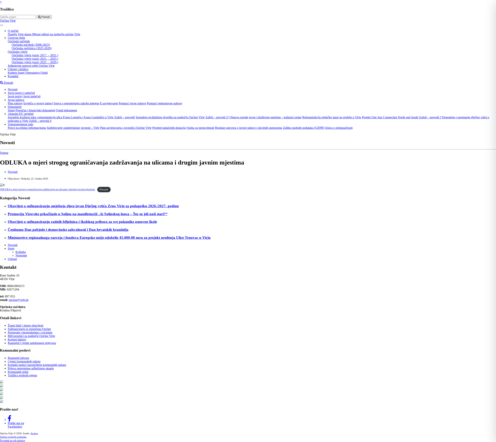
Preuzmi (104, 189)
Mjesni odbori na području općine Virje (56, 34)
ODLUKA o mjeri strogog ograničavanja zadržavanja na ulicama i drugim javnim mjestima (47, 189)
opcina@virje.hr (18, 300)
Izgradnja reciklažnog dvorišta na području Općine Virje (170, 117)
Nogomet (21, 255)
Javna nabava (16, 99)
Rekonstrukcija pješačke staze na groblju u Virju (331, 117)
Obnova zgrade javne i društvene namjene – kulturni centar (265, 117)
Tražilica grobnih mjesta (22, 375)
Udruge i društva (18, 69)
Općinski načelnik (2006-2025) (31, 44)
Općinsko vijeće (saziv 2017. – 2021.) (35, 55)
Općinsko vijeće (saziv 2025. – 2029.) (35, 62)
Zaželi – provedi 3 (430, 117)
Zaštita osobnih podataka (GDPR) (304, 127)
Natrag (4, 152)
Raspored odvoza (18, 358)
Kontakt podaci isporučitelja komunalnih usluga (37, 365)
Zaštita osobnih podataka (13, 436)
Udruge (12, 259)
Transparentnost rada (20, 124)
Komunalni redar (18, 372)
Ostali (44, 72)
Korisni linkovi (17, 339)
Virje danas (25, 34)
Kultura (13, 72)
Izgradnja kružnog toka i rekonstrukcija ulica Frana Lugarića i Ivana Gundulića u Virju (61, 117)
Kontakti (13, 76)
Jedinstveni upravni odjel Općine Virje (31, 65)
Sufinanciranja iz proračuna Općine (29, 329)
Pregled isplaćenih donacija (169, 127)
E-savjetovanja (109, 103)
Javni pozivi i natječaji (21, 92)
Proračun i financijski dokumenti (35, 110)
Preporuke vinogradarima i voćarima (30, 332)
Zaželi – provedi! (124, 117)
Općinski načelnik (19, 41)
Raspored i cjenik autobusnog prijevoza (32, 343)
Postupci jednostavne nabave (164, 103)
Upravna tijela (16, 37)
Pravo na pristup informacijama (27, 127)
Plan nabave (15, 103)
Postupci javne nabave (132, 103)
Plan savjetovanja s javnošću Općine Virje (126, 127)
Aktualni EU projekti (21, 113)
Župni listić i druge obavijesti (25, 325)
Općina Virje (8, 20)
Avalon (34, 433)
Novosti (12, 89)
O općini (13, 30)
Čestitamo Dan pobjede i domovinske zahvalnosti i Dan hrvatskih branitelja (68, 230)
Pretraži (45, 17)
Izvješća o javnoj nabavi (38, 103)
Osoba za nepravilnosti (200, 127)
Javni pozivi (15, 96)
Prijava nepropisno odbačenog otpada (31, 368)
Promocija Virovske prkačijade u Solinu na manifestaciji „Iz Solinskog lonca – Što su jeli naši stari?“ (88, 214)
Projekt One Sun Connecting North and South (390, 117)
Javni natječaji (31, 96)
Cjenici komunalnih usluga (24, 361)
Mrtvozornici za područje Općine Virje (31, 336)
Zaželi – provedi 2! (217, 117)
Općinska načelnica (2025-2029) (32, 48)
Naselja (13, 34)
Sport (21, 72)
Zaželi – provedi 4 (40, 120)
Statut (11, 110)
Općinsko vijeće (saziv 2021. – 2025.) (35, 58)
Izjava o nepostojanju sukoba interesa (76, 103)
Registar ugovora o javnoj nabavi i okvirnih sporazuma (248, 127)
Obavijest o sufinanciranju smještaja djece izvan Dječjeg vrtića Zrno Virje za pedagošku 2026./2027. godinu (93, 206)
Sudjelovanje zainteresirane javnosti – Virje (73, 127)
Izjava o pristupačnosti (339, 127)
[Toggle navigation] (1, 25)
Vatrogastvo (32, 72)
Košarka (21, 252)
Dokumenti (15, 106)
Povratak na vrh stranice (12, 440)
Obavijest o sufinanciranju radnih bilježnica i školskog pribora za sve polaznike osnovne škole (82, 222)
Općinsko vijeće (18, 51)
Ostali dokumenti (66, 110)
